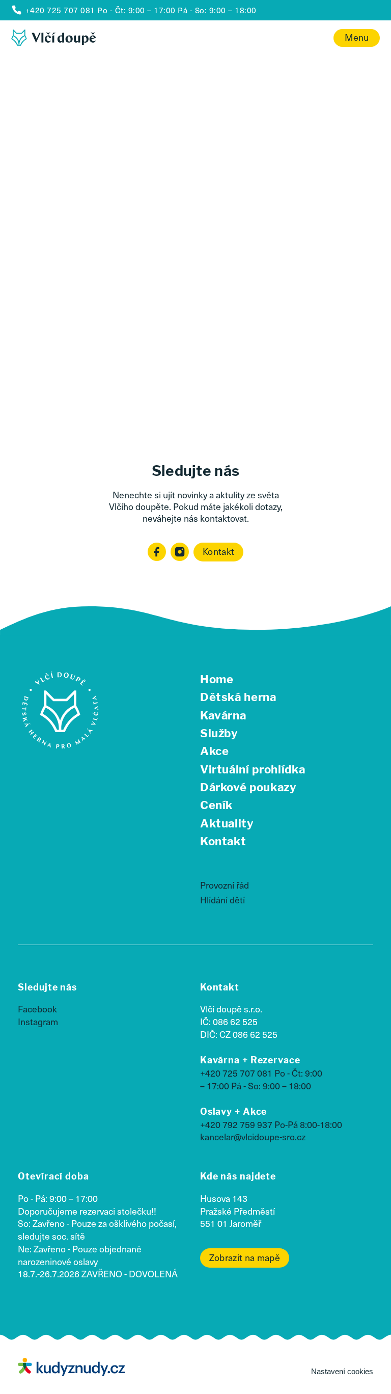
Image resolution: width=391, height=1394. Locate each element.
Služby (219, 733)
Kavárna (223, 715)
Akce (214, 751)
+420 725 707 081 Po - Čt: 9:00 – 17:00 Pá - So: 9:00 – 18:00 (261, 1079)
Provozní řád (224, 885)
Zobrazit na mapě (245, 1257)
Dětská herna (238, 697)
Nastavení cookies (342, 1371)
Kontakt (218, 551)
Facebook (37, 1009)
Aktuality (227, 823)
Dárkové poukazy (248, 787)
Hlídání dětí (222, 900)
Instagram (38, 1021)
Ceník (216, 805)
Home (217, 679)
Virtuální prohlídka (252, 769)
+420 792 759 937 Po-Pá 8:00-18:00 (271, 1124)
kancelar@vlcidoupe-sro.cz (252, 1137)
